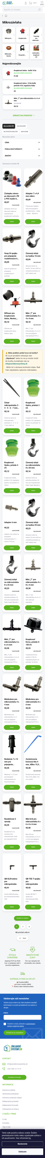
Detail (12, 221)
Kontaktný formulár (14, 1077)
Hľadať (39, 9)
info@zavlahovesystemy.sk (16, 364)
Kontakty (5, 1123)
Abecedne (24, 131)
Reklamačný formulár (10, 1105)
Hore (24, 938)
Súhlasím (22, 1152)
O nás (4, 1119)
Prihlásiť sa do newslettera (14, 1033)
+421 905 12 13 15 (14, 1069)
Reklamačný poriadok (10, 1101)
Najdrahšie (21, 126)
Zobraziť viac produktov (22, 115)
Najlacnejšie (9, 126)
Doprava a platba (8, 1090)
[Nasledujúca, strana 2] (23, 926)
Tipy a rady (6, 1127)
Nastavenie (22, 1144)
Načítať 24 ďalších (23, 918)
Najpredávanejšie (11, 131)
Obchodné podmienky (10, 1094)
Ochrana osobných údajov (12, 1098)
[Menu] (42, 3)
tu (30, 1138)
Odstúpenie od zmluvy (10, 1109)
